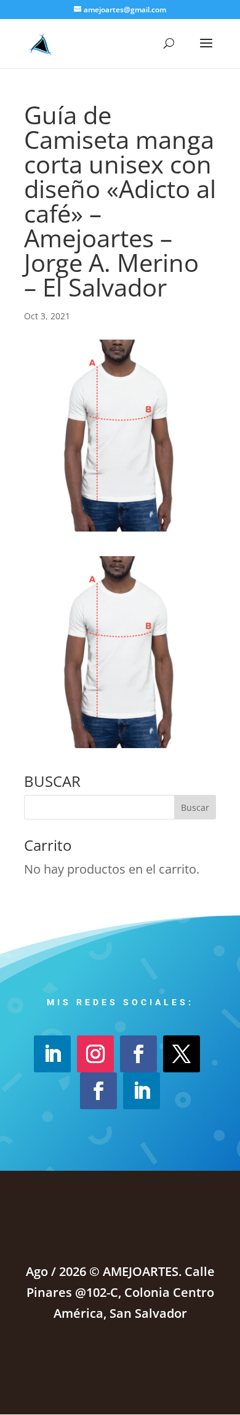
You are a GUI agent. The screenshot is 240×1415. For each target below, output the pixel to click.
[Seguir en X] (181, 1053)
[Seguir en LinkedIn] (52, 1053)
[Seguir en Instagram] (95, 1053)
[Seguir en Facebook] (138, 1053)
